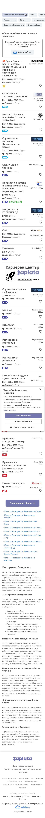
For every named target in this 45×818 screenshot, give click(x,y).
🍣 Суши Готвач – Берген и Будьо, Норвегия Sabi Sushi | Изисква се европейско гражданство (14, 68)
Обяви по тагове (36, 785)
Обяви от (24, 20)
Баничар (7, 310)
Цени (14, 766)
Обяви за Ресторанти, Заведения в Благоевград (19, 546)
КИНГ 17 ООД (37, 438)
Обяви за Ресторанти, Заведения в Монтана (19, 559)
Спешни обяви (34, 25)
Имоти (5, 796)
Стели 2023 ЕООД (38, 463)
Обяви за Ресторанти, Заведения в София (22, 511)
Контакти (22, 772)
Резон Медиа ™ (26, 812)
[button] (22, 427)
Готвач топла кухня (13, 483)
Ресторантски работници (10, 341)
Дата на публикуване (13, 25)
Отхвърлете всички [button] (23, 422)
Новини (22, 799)
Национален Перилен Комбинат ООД (36, 101)
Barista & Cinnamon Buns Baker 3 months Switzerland (13, 117)
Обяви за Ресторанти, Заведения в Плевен (22, 541)
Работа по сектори (9, 778)
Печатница (36, 796)
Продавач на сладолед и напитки (14, 464)
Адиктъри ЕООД (36, 188)
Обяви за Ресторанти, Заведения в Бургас (22, 527)
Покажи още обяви (21, 503)
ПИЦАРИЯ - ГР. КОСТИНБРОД (10, 211)
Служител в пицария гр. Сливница (14, 291)
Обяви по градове (21, 785)
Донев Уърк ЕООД (38, 144)
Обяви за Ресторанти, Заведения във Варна (20, 522)
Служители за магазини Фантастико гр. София (11, 142)
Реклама (22, 788)
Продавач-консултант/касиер (13, 440)
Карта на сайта (8, 785)
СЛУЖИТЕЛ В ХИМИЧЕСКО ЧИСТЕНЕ (14, 95)
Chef (4, 230)
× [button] (40, 389)
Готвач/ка (8, 248)
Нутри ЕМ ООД (37, 380)
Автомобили (16, 796)
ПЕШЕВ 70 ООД (36, 487)
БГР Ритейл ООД (36, 165)
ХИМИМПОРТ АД (37, 249)
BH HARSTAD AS (36, 235)
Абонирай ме (24, 52)
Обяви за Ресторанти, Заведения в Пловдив (19, 516)
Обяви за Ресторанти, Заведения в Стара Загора (22, 536)
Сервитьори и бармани (10, 166)
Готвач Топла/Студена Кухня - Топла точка (15, 377)
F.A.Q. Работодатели (15, 781)
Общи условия (26, 766)
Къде (32, 15)
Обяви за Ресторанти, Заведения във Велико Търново (20, 552)
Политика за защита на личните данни (23, 769)
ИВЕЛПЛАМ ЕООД (38, 326)
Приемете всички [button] (23, 416)
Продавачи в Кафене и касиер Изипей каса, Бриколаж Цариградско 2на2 (15, 187)
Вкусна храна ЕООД (37, 311)
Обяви (26, 796)
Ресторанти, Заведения (14, 15)
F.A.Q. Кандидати (37, 778)
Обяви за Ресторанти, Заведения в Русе (21, 531)
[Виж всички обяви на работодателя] (37, 61)
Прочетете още (9, 410)
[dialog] (22, 409)
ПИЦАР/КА (8, 324)
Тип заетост (9, 20)
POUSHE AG (38, 119)
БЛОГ (27, 778)
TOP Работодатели (31, 781)
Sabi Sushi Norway (36, 64)
